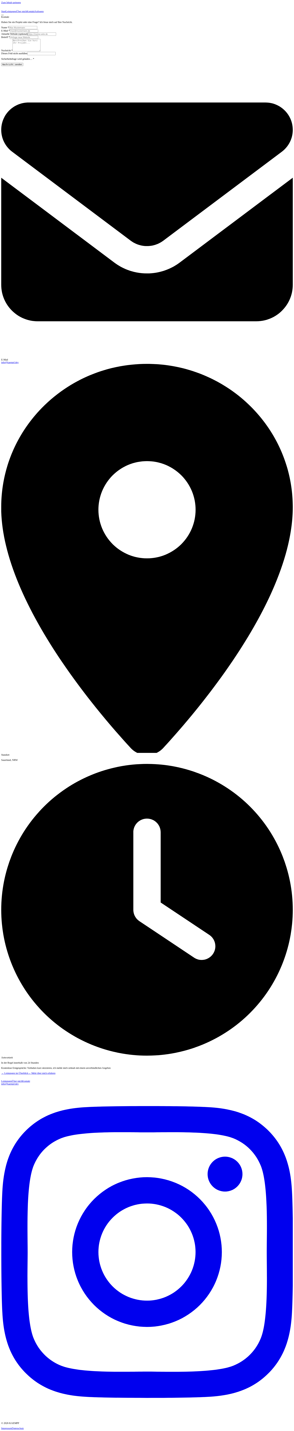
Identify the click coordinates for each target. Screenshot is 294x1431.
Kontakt (30, 11)
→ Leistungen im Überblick (14, 1073)
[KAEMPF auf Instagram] (147, 1418)
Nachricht (7, 50)
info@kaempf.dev (10, 362)
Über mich (21, 11)
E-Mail (5, 30)
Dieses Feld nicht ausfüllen (14, 53)
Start (3, 11)
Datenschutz (18, 1428)
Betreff (5, 37)
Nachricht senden (12, 64)
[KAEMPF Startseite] (10, 1078)
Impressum (6, 1428)
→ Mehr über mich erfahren (41, 1073)
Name (5, 27)
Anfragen (39, 11)
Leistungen (11, 11)
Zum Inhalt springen (11, 2)
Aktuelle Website (14, 34)
